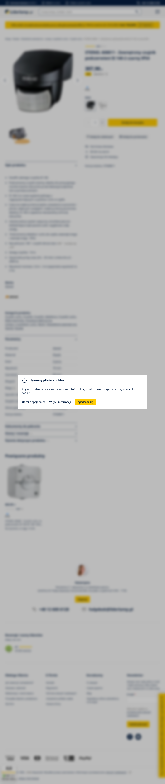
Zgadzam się (85, 402)
